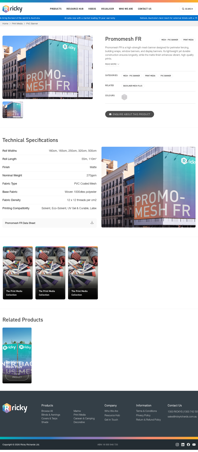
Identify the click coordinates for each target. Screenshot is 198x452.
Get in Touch (111, 419)
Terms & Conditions (146, 410)
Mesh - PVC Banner (169, 40)
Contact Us (145, 8)
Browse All (47, 410)
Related (109, 85)
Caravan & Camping (84, 418)
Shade (44, 422)
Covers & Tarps (49, 418)
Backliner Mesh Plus (132, 86)
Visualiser (107, 8)
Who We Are (126, 8)
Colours (110, 95)
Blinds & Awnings (50, 414)
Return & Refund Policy (148, 419)
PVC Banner (32, 23)
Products (56, 8)
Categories (111, 75)
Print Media (17, 23)
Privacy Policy (143, 415)
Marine (77, 410)
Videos (92, 8)
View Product (17, 376)
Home (5, 23)
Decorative (79, 422)
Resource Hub (75, 8)
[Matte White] (124, 97)
